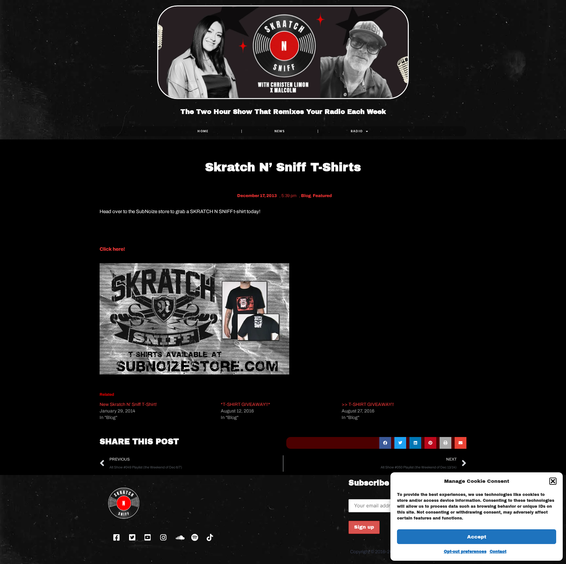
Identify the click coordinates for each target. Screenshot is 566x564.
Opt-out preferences (465, 551)
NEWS (279, 131)
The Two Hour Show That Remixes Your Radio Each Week (283, 111)
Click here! (112, 249)
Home (203, 131)
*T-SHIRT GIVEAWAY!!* (245, 404)
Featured (322, 195)
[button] (553, 481)
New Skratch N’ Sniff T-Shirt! (128, 404)
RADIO (357, 131)
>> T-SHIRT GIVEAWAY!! (368, 404)
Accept (476, 536)
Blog (306, 195)
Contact (498, 551)
